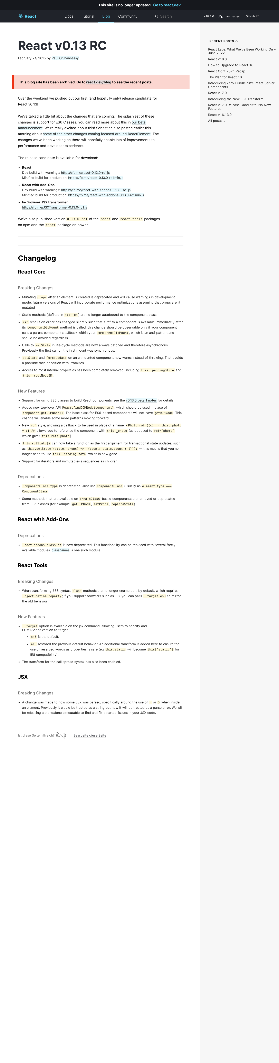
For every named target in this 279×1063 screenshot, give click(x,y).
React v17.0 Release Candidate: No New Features (239, 107)
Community (127, 16)
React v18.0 (217, 59)
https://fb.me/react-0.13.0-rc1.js (85, 172)
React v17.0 (217, 93)
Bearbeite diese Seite (90, 735)
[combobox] (177, 16)
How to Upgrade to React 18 (230, 65)
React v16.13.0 (220, 115)
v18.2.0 (209, 16)
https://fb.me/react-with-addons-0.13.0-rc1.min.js (106, 195)
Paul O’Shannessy (65, 58)
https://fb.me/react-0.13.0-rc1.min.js (95, 178)
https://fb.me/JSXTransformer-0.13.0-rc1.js (54, 207)
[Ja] (58, 734)
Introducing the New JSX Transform (235, 99)
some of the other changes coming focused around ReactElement (97, 134)
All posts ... (216, 121)
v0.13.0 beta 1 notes (141, 400)
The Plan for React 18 (225, 77)
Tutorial (88, 16)
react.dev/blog (98, 82)
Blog (106, 16)
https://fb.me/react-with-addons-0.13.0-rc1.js (96, 190)
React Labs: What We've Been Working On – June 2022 (242, 51)
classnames (60, 550)
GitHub (250, 16)
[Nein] (63, 734)
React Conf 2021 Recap (226, 71)
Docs (69, 16)
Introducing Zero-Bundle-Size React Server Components (241, 85)
